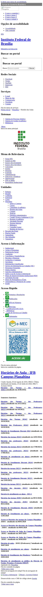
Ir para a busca (11, 17)
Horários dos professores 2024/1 (14, 441)
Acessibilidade (10, 28)
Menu (3, 126)
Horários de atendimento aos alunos (16, 457)
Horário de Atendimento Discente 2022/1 (17, 478)
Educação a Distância (12, 176)
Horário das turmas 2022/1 (11, 468)
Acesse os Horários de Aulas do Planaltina (21, 531)
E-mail (7, 96)
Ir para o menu (11, 15)
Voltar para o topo (7, 569)
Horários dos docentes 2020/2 (14, 502)
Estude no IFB (10, 161)
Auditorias (9, 254)
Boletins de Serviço (16, 229)
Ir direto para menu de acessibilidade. (14, 2)
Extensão (8, 173)
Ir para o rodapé (11, 19)
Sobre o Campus (15, 203)
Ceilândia (8, 196)
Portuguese (5, 9)
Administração (10, 174)
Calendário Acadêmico (18, 207)
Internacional (9, 178)
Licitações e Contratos (13, 260)
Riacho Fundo (10, 233)
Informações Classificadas (14, 264)
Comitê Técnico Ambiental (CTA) (22, 217)
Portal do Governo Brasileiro (14, 4)
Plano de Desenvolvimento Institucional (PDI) (21, 276)
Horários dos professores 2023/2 (14, 451)
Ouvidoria (8, 102)
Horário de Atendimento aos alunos (15, 514)
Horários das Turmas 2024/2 (14, 419)
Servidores (9, 262)
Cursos (12, 205)
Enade (7, 284)
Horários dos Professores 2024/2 (14, 425)
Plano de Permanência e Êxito (15, 280)
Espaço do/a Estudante (13, 163)
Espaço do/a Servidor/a (13, 165)
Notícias (12, 213)
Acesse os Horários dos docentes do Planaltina (21, 525)
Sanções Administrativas (13, 272)
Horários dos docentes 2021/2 (14, 488)
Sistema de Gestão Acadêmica (15, 121)
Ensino (7, 169)
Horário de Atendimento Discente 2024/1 (17, 462)
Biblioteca (13, 225)
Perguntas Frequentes (12, 268)
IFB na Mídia (10, 180)
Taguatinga (9, 239)
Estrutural (8, 198)
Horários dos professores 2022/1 (14, 472)
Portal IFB (9, 159)
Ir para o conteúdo (12, 13)
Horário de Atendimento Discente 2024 (15, 431)
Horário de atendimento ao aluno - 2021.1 (16, 494)
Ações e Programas (12, 250)
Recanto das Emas (11, 231)
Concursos (9, 167)
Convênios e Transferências (14, 256)
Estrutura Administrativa (18, 215)
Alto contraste (10, 30)
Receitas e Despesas (12, 258)
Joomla (34, 578)
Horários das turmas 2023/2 (11, 447)
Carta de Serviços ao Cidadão (16, 313)
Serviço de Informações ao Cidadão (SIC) (19, 266)
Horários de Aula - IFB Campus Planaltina (18, 375)
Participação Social (12, 252)
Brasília (8, 194)
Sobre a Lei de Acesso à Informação (17, 274)
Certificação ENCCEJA (14, 309)
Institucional (9, 248)
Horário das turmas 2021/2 (11, 484)
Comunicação (10, 100)
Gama (7, 200)
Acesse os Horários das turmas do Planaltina (21, 520)
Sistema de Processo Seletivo (15, 119)
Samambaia (9, 235)
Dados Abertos (10, 270)
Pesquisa (8, 171)
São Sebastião (10, 237)
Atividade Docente (16, 221)
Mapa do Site (10, 98)
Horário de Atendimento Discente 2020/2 (17, 508)
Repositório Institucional (13, 182)
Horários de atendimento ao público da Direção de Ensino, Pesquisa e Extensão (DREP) (21, 562)
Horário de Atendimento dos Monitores (15, 555)
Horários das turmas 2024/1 (11, 437)
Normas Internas (15, 223)
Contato (8, 104)
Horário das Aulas (16, 209)
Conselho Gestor (15, 227)
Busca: (5, 68)
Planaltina (15, 110)
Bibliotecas (9, 123)
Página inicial (5, 110)
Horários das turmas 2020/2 (11, 498)
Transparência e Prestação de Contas (18, 282)
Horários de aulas (7, 543)
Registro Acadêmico (17, 219)
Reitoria (8, 192)
